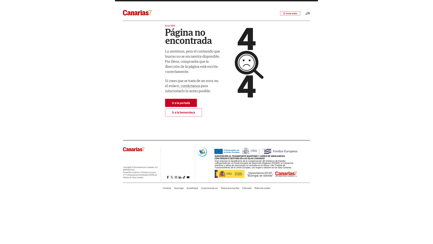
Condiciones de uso (209, 188)
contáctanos (190, 85)
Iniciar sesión (291, 13)
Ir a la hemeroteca (183, 112)
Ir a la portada (181, 103)
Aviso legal (179, 188)
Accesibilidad (192, 188)
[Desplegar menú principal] (308, 13)
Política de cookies (262, 188)
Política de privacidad (230, 188)
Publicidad (247, 188)
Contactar (167, 188)
